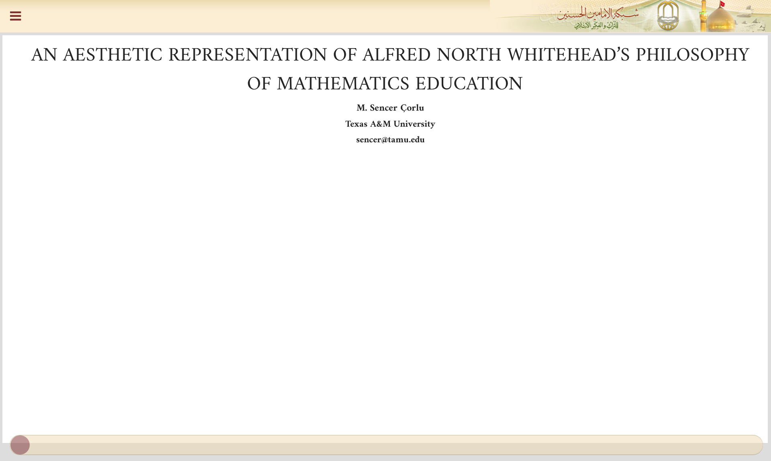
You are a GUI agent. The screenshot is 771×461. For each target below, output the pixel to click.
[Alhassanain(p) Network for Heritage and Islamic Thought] (385, 16)
